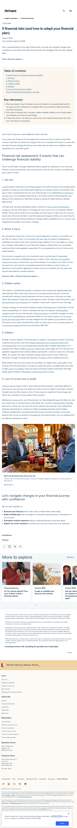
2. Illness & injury (13, 81)
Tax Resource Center (31, 779)
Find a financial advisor (12, 59)
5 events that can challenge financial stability (24, 75)
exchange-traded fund (13, 325)
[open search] (64, 11)
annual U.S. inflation (33, 349)
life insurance (53, 207)
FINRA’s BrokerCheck (16, 803)
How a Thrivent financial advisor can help (22, 92)
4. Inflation (10, 86)
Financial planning (27, 18)
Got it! (62, 823)
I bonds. (51, 372)
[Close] (68, 813)
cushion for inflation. (16, 369)
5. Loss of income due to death (18, 89)
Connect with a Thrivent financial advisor (19, 276)
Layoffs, (5, 187)
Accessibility (42, 779)
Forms (14, 779)
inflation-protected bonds (35, 372)
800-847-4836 (6, 769)
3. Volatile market (13, 84)
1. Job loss (10, 78)
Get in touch (8, 485)
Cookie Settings (6, 779)
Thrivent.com (5, 803)
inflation (43, 340)
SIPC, (13, 795)
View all (70, 557)
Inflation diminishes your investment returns (47, 343)
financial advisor (41, 313)
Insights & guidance (11, 18)
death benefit (58, 403)
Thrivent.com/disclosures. (25, 797)
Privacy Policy (57, 816)
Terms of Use (51, 779)
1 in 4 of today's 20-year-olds (35, 239)
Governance (20, 779)
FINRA (8, 795)
